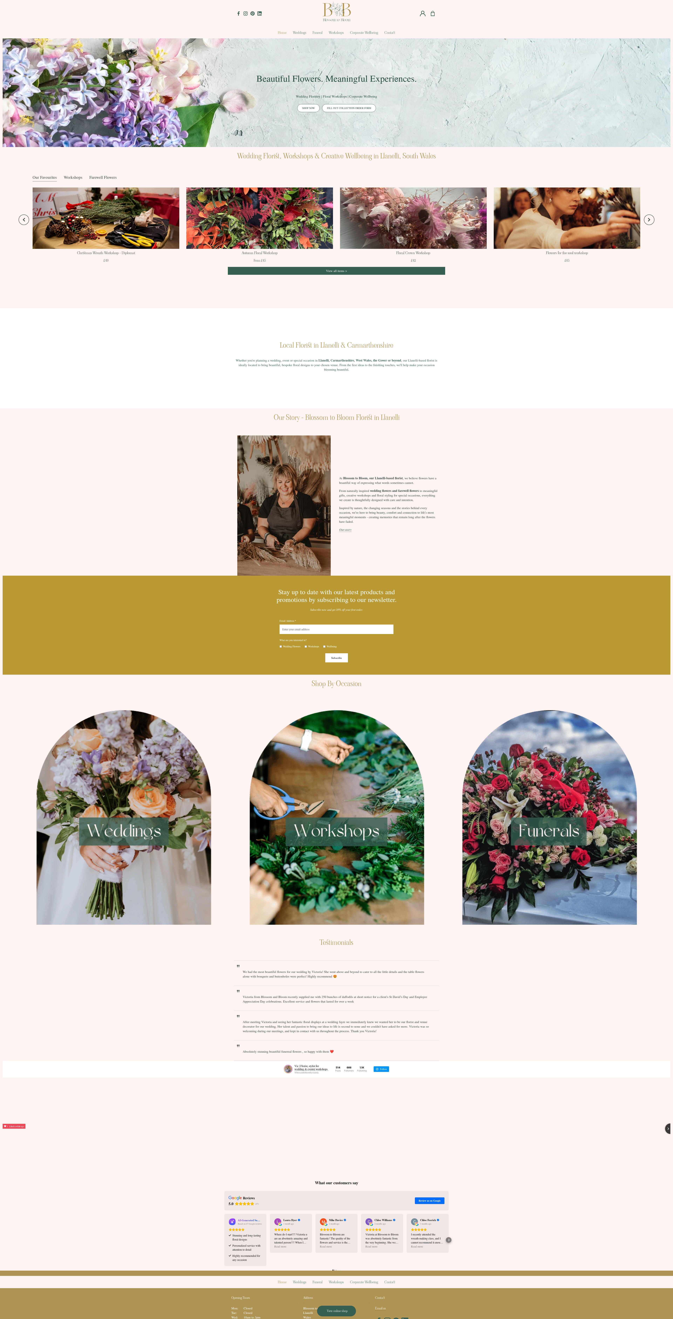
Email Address (288, 620)
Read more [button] (280, 1246)
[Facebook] (239, 13)
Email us (380, 1308)
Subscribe (336, 658)
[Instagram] (246, 13)
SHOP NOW (308, 108)
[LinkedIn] (260, 13)
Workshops (73, 177)
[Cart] (435, 14)
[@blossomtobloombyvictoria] (288, 1069)
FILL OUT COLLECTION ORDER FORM (349, 108)
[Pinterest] (253, 13)
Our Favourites (45, 177)
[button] (224, 1240)
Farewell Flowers (103, 177)
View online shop (337, 1311)
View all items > (336, 271)
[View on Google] (277, 1221)
